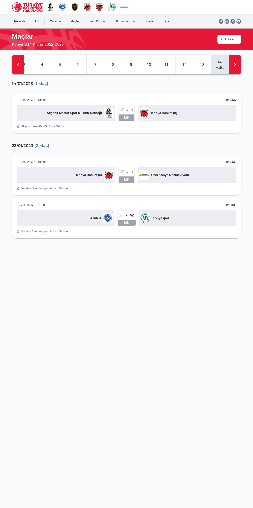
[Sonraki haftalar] (235, 64)
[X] (232, 21)
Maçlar (75, 21)
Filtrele (229, 39)
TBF (37, 21)
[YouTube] (238, 21)
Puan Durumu (98, 21)
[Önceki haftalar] (18, 64)
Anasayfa (19, 21)
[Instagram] (227, 21)
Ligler (167, 21)
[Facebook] (221, 21)
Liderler (149, 21)
